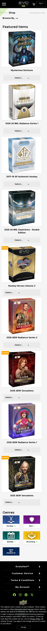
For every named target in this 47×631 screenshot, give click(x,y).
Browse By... (9, 18)
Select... (18, 78)
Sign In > (41, 4)
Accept (23, 627)
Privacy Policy (35, 619)
